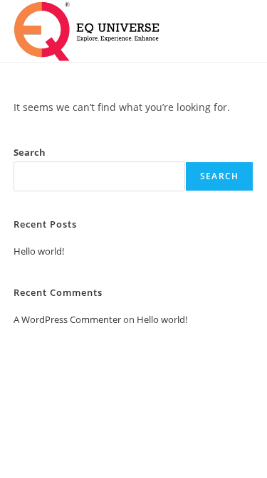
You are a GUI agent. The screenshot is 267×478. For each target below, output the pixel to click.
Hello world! (39, 251)
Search (30, 152)
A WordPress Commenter (67, 319)
